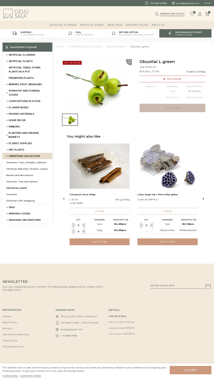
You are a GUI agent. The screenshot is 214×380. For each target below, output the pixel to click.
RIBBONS (14, 126)
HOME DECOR (17, 120)
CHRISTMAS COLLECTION (24, 156)
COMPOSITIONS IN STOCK (24, 101)
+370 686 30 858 (70, 322)
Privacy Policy (10, 340)
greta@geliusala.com (188, 3)
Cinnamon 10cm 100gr (83, 194)
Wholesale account (13, 346)
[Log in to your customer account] (200, 14)
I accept (190, 370)
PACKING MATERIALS (21, 113)
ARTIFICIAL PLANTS (92, 24)
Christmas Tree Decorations (22, 181)
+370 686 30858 (158, 3)
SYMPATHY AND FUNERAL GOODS (24, 92)
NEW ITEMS (115, 24)
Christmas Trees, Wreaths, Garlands (26, 162)
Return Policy (10, 322)
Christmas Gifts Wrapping (20, 200)
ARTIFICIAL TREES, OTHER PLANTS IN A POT (24, 69)
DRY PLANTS (16, 149)
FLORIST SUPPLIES (20, 143)
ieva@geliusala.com (72, 329)
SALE (12, 207)
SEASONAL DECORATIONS (25, 219)
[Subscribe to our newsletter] (208, 287)
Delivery (7, 316)
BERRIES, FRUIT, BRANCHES (25, 84)
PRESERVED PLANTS (21, 77)
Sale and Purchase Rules (16, 334)
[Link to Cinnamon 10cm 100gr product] (100, 166)
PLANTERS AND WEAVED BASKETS (24, 134)
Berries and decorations (19, 175)
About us (158, 24)
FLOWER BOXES (18, 107)
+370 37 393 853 (89, 322)
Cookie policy (10, 375)
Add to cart (99, 241)
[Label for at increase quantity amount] (83, 225)
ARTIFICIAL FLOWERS (63, 24)
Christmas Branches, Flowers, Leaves (27, 168)
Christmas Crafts (16, 188)
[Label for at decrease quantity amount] (73, 225)
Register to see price (188, 230)
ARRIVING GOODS (137, 24)
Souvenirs (11, 194)
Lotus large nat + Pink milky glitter (157, 194)
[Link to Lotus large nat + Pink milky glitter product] (167, 166)
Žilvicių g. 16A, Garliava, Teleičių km (79, 316)
